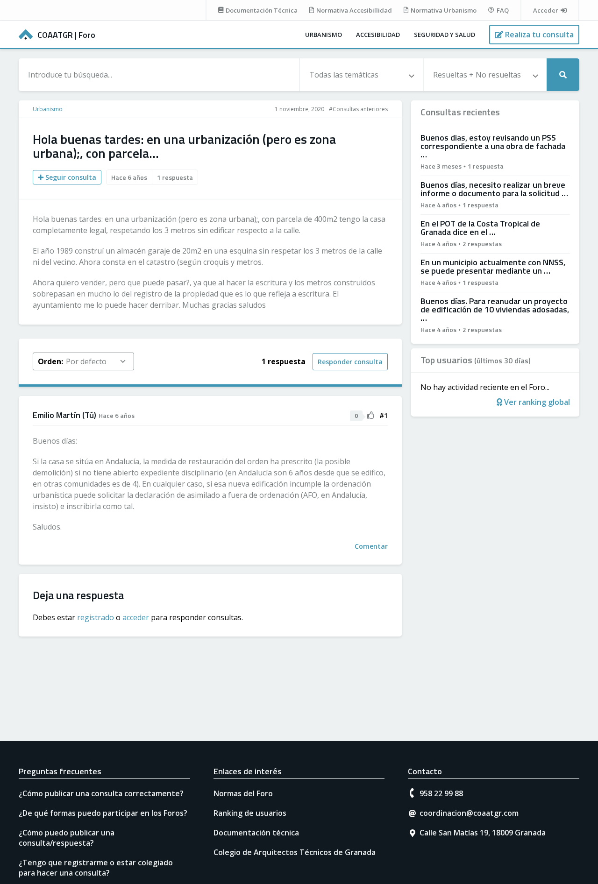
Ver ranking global (536, 402)
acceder (135, 617)
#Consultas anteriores (358, 109)
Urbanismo (323, 34)
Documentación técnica (256, 832)
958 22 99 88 (441, 793)
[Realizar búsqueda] (563, 74)
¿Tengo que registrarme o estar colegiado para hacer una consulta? (96, 867)
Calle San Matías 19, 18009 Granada (483, 832)
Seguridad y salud (444, 34)
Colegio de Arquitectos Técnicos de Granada (295, 852)
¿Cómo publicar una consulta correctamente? (101, 793)
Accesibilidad (378, 34)
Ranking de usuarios (250, 813)
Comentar (371, 546)
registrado (95, 617)
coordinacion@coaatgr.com (469, 813)
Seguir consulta (69, 177)
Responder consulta (350, 361)
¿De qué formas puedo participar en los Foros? (103, 813)
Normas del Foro (243, 793)
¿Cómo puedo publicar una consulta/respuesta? (66, 837)
